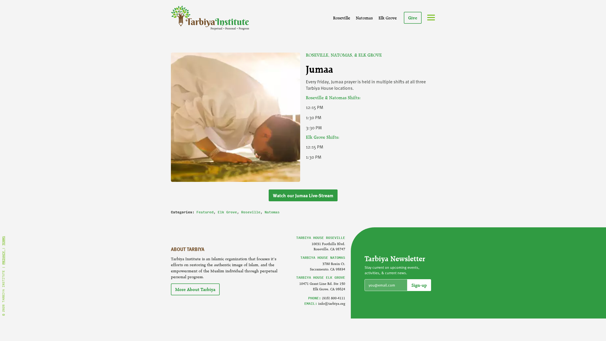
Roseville (341, 17)
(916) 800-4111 (333, 298)
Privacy (3, 257)
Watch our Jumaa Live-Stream (303, 195)
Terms (3, 241)
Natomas (364, 17)
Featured (205, 212)
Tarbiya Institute (210, 17)
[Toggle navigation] (432, 18)
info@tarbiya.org (331, 303)
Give (412, 18)
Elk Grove (388, 17)
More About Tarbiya (195, 289)
